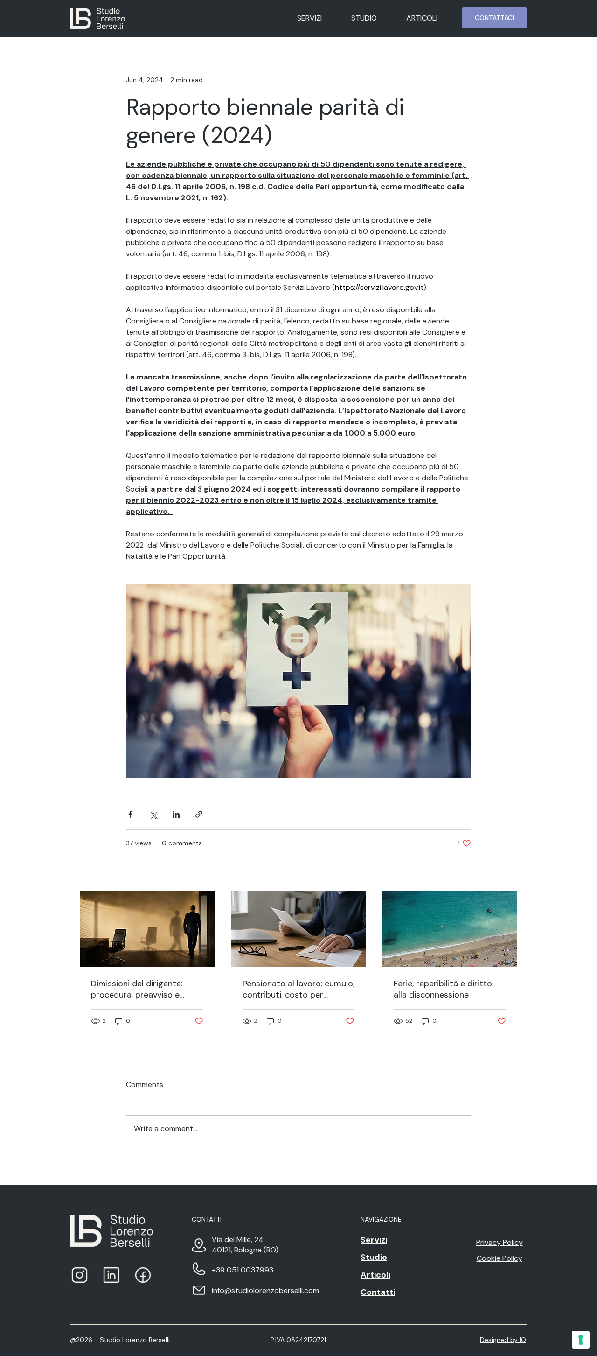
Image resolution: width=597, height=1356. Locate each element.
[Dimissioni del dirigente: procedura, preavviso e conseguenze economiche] (147, 929)
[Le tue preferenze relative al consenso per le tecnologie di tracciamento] (581, 1340)
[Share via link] (198, 814)
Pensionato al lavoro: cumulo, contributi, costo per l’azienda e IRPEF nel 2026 (298, 989)
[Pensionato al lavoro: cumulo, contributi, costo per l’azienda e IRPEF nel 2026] (298, 929)
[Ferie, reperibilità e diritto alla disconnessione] (449, 929)
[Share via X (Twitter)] (153, 814)
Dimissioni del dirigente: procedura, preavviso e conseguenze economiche (141, 989)
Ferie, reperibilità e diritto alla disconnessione (443, 989)
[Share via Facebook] (130, 814)
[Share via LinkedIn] (176, 814)
